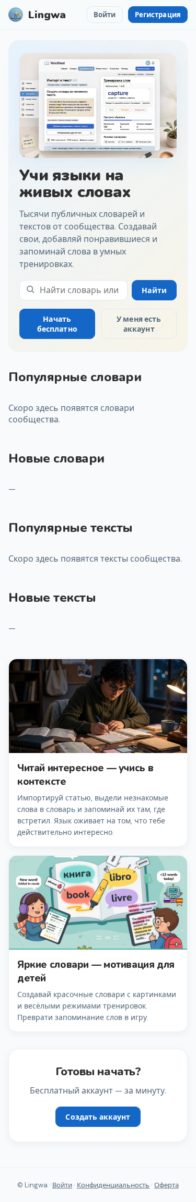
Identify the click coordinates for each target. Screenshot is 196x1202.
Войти (105, 14)
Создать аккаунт (97, 1117)
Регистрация (158, 14)
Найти (154, 290)
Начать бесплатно (57, 324)
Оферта (166, 1185)
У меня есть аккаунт (139, 324)
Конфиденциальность (113, 1185)
